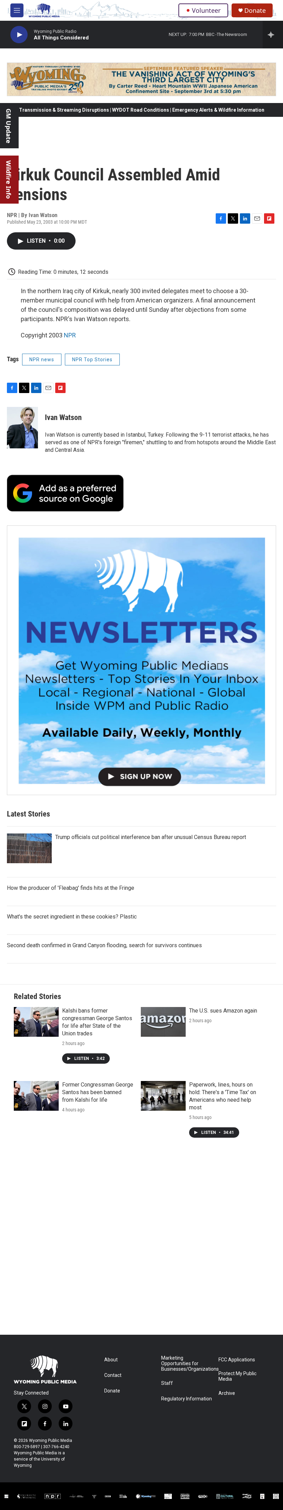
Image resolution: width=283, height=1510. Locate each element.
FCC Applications (236, 1359)
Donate (255, 10)
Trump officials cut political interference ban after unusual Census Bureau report (150, 837)
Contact (112, 1375)
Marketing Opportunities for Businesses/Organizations (186, 1363)
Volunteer (206, 10)
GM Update (8, 126)
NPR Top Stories (92, 359)
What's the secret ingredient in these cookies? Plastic (72, 916)
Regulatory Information (186, 1398)
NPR (70, 335)
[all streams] (273, 34)
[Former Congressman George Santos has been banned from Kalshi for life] (36, 1096)
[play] (19, 35)
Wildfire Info (8, 179)
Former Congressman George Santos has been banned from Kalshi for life (97, 1092)
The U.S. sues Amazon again (223, 1010)
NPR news (41, 359)
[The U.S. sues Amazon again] (163, 1022)
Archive (226, 1393)
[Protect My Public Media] (123, 1496)
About (111, 1359)
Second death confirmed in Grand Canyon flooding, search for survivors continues (104, 945)
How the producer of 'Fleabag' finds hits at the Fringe (70, 888)
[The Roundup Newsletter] (141, 660)
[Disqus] (141, 1241)
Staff (167, 1383)
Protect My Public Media (237, 1376)
